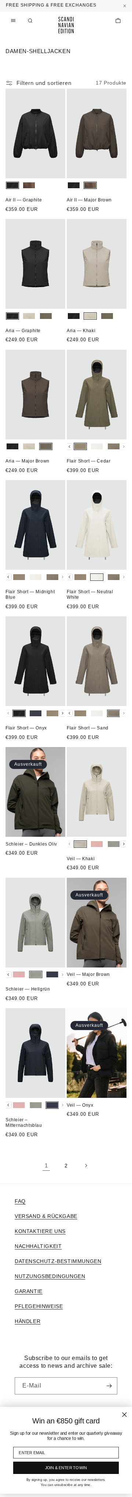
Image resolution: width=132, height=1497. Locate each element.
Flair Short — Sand (88, 728)
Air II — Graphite (24, 200)
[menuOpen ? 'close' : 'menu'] (13, 20)
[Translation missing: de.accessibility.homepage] (66, 25)
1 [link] (46, 1165)
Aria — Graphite (23, 330)
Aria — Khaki (81, 330)
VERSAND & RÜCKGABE (46, 1216)
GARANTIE (29, 1291)
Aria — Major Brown (28, 461)
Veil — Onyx (80, 1105)
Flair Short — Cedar (88, 461)
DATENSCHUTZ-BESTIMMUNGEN (58, 1261)
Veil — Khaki (81, 858)
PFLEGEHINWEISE (39, 1306)
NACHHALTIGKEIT (38, 1246)
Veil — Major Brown (88, 974)
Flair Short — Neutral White (90, 594)
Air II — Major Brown (89, 200)
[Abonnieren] (109, 1385)
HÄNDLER (27, 1321)
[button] (30, 20)
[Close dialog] (124, 1415)
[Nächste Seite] (86, 1166)
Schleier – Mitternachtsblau (24, 1122)
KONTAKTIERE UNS (40, 1231)
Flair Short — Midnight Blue (30, 594)
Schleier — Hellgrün (28, 989)
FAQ (20, 1201)
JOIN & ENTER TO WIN (66, 1468)
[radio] (12, 185)
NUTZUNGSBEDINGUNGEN (50, 1276)
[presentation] (69, 446)
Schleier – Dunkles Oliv (31, 844)
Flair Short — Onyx (26, 728)
